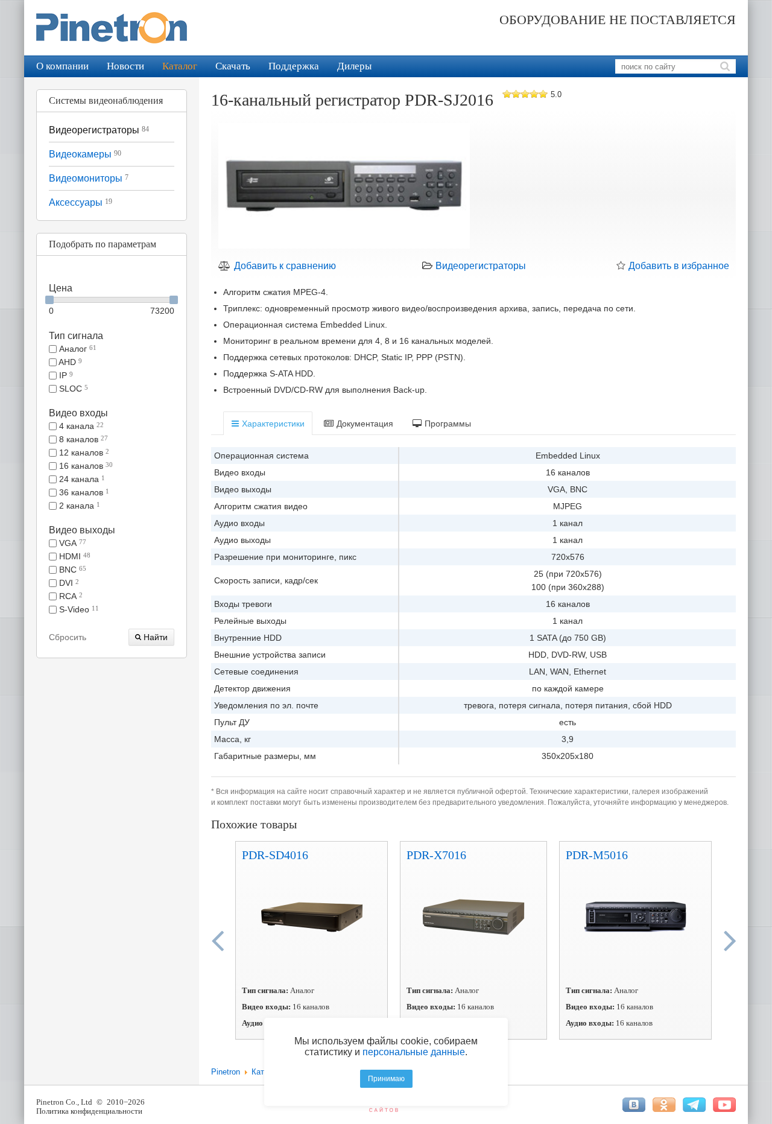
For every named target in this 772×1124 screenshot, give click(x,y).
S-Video (78, 609)
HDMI (73, 556)
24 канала (81, 479)
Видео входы (78, 413)
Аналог (76, 349)
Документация (363, 423)
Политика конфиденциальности (89, 1111)
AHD (69, 362)
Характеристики (272, 423)
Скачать (232, 66)
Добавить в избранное (677, 266)
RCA (70, 596)
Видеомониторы (88, 178)
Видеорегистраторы (99, 130)
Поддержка (293, 66)
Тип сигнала (76, 336)
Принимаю (386, 1079)
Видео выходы (82, 530)
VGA (71, 543)
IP (65, 375)
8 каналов (82, 439)
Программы (446, 423)
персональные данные (413, 1052)
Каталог (179, 66)
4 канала (80, 426)
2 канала (78, 505)
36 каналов (83, 492)
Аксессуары (80, 202)
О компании (62, 66)
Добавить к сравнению (284, 266)
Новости (125, 66)
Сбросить (67, 637)
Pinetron (225, 1071)
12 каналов (83, 452)
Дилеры (354, 66)
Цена (60, 288)
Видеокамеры (85, 154)
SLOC (72, 388)
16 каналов (85, 466)
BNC (71, 569)
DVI (68, 583)
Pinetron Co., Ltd (64, 1102)
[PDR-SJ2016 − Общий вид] (344, 187)
